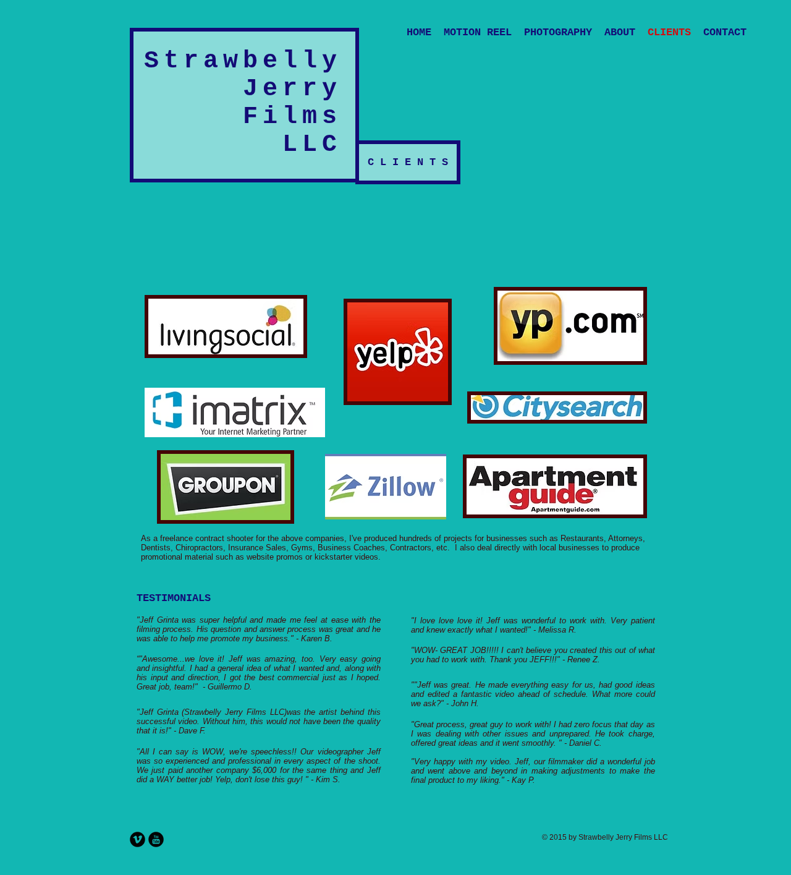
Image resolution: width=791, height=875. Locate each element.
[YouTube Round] (156, 839)
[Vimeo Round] (137, 839)
